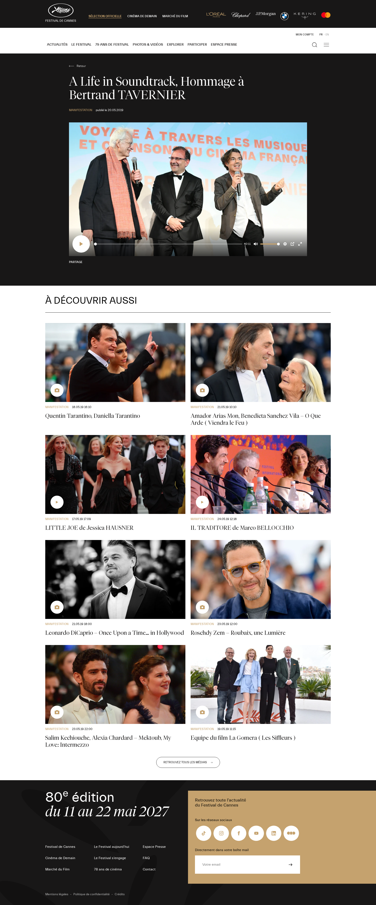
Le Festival (81, 45)
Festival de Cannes (60, 847)
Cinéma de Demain (60, 858)
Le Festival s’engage (110, 858)
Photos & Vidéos (148, 45)
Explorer (175, 45)
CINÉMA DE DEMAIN (142, 16)
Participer (197, 45)
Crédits (120, 894)
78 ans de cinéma (108, 869)
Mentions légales (56, 894)
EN (327, 34)
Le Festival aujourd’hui (111, 847)
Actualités (57, 45)
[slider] (168, 244)
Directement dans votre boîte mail (222, 850)
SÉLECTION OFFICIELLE (105, 16)
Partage (75, 262)
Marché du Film (57, 869)
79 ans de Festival (112, 45)
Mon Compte (305, 34)
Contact (149, 869)
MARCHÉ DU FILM (175, 16)
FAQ (146, 858)
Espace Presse (224, 45)
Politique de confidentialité (91, 894)
